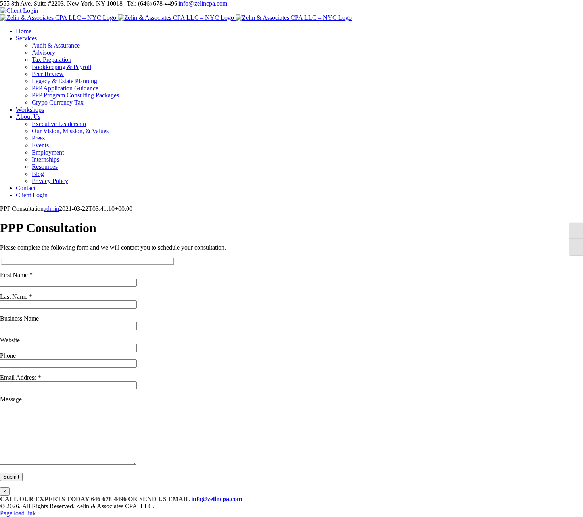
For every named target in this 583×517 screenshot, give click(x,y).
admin (51, 208)
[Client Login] (19, 10)
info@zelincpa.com (202, 3)
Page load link (18, 513)
